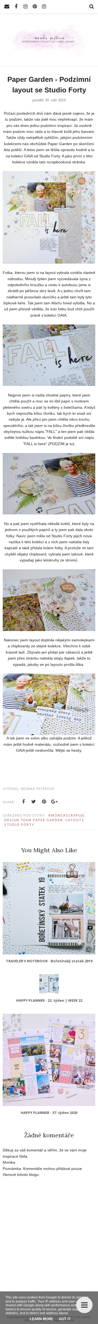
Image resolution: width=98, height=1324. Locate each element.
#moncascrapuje (66, 815)
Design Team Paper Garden (33, 820)
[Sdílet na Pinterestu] (44, 801)
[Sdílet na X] (33, 801)
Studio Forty (19, 824)
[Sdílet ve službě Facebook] (23, 801)
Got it (65, 1319)
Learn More (41, 1319)
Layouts (75, 820)
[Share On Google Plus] (54, 801)
